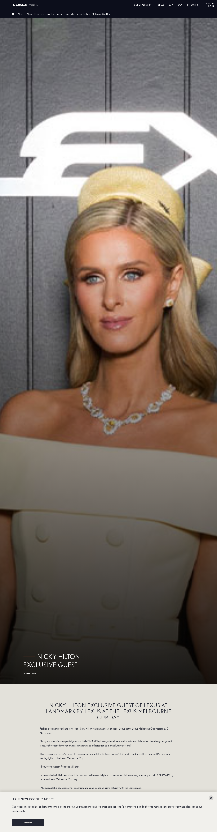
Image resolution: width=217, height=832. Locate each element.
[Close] (211, 797)
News (20, 14)
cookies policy (19, 811)
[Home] (13, 14)
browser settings (176, 806)
